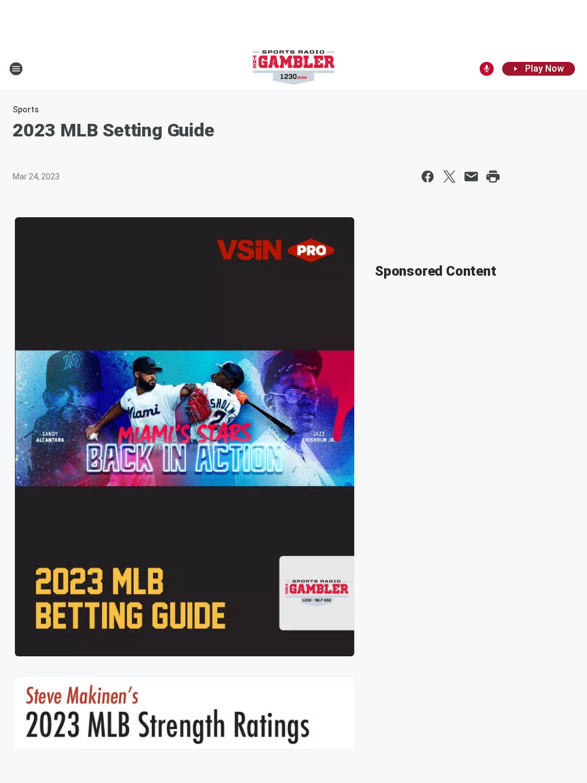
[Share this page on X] (449, 177)
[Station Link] (293, 68)
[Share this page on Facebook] (428, 177)
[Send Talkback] (487, 69)
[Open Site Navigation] (16, 69)
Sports (26, 109)
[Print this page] (493, 177)
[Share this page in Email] (471, 177)
